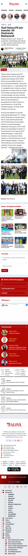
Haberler (3, 24)
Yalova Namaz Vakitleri (9, 448)
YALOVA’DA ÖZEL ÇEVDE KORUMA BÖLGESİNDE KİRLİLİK (16, 400)
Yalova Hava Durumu (8, 447)
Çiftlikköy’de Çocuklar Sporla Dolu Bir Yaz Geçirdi (7, 246)
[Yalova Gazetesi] (13, 4)
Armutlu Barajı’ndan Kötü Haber (15, 382)
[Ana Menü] (1, 4)
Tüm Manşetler (7, 453)
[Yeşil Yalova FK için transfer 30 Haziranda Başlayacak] (14, 59)
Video (7, 520)
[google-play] (14, 469)
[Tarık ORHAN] (4, 339)
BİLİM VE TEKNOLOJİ (21, 463)
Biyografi (8, 530)
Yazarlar (8, 522)
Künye (7, 534)
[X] (10, 440)
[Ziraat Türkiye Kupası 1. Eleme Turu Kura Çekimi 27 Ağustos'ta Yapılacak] (7, 212)
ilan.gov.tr (23, 465)
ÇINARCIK (8, 398)
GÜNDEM (4, 10)
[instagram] (13, 487)
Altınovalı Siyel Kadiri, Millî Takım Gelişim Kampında (19, 246)
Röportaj (8, 528)
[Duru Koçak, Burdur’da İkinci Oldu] (21, 227)
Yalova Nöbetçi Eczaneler (9, 445)
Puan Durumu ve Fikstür (9, 452)
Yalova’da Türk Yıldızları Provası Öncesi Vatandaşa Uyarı (9, 373)
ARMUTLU (8, 380)
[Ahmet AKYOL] (4, 332)
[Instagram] (12, 440)
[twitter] (9, 487)
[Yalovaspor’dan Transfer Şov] (21, 212)
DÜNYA (10, 465)
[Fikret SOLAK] (4, 362)
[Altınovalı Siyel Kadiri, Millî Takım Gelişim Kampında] (21, 240)
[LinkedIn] (15, 440)
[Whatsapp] (21, 440)
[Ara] (26, 4)
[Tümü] (26, 300)
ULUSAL (10, 512)
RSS (5, 477)
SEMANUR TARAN (13, 345)
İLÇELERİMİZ (12, 514)
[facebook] (5, 487)
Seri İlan (7, 526)
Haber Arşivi (6, 457)
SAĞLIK (4, 465)
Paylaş (4, 69)
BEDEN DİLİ (12, 341)
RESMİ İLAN (11, 516)
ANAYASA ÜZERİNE (14, 333)
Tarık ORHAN (12, 338)
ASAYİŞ (16, 465)
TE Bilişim (18, 481)
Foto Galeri (9, 518)
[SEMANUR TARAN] (4, 347)
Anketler (8, 532)
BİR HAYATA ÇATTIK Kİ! (15, 363)
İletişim (7, 536)
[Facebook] (7, 440)
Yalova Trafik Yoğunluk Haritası (11, 450)
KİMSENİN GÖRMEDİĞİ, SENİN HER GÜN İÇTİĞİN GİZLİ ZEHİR (17, 348)
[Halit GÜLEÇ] (4, 354)
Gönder (4, 270)
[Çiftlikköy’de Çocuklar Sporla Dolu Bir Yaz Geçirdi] (7, 240)
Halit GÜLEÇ (12, 353)
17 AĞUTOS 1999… (14, 356)
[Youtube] (18, 440)
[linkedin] (25, 487)
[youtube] (17, 487)
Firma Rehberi (9, 524)
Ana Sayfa (8, 490)
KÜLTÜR (22, 369)
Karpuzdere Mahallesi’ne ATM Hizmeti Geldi (15, 391)
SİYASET (11, 10)
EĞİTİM (23, 461)
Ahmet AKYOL (13, 331)
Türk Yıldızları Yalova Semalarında (15, 410)
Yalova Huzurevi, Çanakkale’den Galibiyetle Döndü (6, 233)
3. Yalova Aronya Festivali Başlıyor (23, 373)
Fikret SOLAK (13, 361)
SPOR (9, 24)
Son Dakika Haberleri (8, 455)
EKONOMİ (18, 10)
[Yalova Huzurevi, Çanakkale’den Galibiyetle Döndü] (7, 227)
